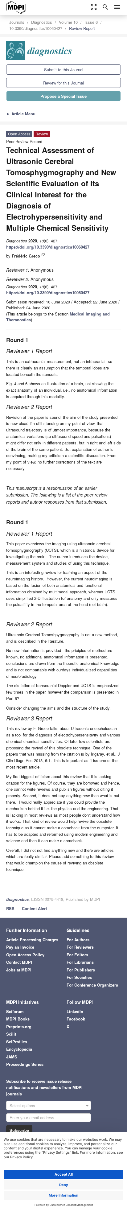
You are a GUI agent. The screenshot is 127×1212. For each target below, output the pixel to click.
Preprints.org (18, 1026)
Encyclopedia (19, 1049)
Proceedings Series (24, 1064)
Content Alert (34, 908)
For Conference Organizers (92, 985)
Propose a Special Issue (63, 96)
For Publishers (81, 970)
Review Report (82, 28)
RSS (10, 908)
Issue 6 (91, 22)
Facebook (76, 1019)
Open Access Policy (25, 955)
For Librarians (80, 962)
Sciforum (15, 1011)
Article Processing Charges (32, 939)
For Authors (78, 939)
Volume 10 (68, 22)
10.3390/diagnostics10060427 (35, 28)
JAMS (11, 1057)
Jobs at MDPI (18, 970)
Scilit (11, 1034)
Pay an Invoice (20, 947)
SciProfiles (16, 1042)
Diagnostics (41, 22)
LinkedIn (75, 1011)
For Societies (79, 977)
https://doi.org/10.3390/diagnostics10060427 (47, 247)
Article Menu (20, 114)
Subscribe (19, 1130)
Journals (16, 22)
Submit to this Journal (63, 69)
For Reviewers (80, 947)
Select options (22, 1105)
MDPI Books (18, 1019)
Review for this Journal (63, 83)
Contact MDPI (19, 962)
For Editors (77, 955)
